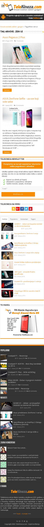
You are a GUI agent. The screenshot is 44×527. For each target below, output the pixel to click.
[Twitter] (26, 209)
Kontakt (25, 514)
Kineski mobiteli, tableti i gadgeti (11, 27)
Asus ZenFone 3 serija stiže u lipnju (26, 253)
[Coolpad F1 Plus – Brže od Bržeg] (3, 374)
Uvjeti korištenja (34, 524)
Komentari (24, 219)
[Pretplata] (43, 32)
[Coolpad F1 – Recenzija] (3, 358)
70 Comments (25, 375)
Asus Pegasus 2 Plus (14, 37)
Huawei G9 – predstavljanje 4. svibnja (27, 281)
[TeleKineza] (22, 6)
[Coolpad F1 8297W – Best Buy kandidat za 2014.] (3, 366)
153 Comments (31, 358)
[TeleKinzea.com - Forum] (22, 17)
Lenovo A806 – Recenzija (18, 388)
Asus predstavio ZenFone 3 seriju (26, 233)
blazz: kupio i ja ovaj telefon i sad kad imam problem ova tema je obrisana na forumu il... (23, 456)
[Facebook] (22, 209)
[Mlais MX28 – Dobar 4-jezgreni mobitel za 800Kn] (3, 382)
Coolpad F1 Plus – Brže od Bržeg (21, 372)
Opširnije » (7, 90)
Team (18, 514)
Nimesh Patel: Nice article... (17, 448)
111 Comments (25, 368)
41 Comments (24, 385)
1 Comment (19, 41)
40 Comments (32, 391)
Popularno (14, 219)
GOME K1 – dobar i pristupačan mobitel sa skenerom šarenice (28, 225)
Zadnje (4, 219)
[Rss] (13, 209)
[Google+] (18, 209)
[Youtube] (30, 209)
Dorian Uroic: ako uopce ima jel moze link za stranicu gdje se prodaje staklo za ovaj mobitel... (25, 464)
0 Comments (19, 105)
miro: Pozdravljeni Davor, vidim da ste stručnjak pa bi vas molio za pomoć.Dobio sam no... (24, 479)
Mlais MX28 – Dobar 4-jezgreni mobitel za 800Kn (24, 381)
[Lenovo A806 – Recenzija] (3, 390)
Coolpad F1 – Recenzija (17, 356)
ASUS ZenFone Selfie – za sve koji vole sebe (20, 100)
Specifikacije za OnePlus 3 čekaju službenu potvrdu (26, 244)
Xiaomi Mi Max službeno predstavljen (27, 262)
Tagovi (33, 219)
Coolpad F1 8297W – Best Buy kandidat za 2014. (24, 365)
